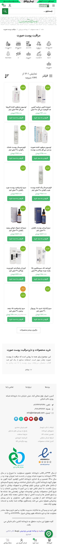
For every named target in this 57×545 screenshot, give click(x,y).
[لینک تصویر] (45, 456)
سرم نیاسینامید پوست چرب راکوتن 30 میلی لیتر (16, 188)
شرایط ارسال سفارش (47, 438)
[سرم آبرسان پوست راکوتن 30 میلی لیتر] (40, 215)
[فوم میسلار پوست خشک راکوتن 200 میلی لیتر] (16, 134)
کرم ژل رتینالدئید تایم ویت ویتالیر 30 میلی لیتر (16, 269)
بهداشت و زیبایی (23, 30)
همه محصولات (34, 30)
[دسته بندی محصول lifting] (8, 55)
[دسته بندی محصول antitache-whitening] (28, 55)
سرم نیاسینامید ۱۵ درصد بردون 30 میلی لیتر (16, 309)
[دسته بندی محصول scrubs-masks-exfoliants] (49, 46)
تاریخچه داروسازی (21, 438)
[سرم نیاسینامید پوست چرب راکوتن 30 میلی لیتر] (16, 174)
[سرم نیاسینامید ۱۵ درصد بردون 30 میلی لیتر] (16, 295)
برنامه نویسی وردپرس (28, 530)
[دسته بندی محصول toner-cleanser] (28, 45)
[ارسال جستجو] (5, 11)
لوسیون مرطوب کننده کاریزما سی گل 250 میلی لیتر (16, 108)
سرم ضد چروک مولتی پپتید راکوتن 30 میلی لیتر (16, 229)
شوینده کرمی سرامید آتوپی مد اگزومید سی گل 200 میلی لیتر (41, 109)
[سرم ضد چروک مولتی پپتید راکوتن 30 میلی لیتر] (16, 215)
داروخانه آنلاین (16, 372)
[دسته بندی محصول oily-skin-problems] (8, 46)
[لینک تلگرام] (16, 419)
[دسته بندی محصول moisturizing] (49, 65)
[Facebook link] (41, 419)
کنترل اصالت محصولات (46, 441)
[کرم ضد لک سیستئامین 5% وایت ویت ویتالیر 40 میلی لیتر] (40, 255)
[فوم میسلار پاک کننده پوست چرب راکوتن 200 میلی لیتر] (40, 174)
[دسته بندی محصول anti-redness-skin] (38, 55)
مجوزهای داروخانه (48, 431)
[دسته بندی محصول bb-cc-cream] (38, 46)
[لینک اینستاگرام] (36, 419)
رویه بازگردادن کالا (21, 441)
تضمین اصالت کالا (48, 434)
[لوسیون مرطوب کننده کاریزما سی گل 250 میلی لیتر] (16, 94)
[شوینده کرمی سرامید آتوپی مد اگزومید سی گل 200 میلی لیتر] (40, 94)
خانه (42, 30)
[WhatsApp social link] (21, 419)
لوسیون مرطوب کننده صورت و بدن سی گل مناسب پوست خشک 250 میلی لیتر (41, 150)
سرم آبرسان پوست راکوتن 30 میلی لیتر (40, 229)
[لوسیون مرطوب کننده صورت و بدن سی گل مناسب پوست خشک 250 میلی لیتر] (40, 134)
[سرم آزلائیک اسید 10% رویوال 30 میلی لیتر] (40, 295)
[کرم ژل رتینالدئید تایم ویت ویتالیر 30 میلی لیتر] (16, 255)
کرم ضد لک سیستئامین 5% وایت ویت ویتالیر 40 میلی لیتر (41, 270)
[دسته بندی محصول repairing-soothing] (18, 46)
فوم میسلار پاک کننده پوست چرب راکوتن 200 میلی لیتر (40, 188)
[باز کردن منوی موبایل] (53, 5)
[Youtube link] (31, 419)
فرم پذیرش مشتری (21, 427)
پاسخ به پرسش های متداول (17, 431)
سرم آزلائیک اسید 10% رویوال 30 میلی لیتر (40, 309)
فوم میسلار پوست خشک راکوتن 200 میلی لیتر (16, 148)
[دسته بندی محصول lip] (18, 55)
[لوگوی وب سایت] (44, 5)
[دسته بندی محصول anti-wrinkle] (49, 55)
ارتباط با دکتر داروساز (47, 427)
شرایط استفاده (22, 434)
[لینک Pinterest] (26, 419)
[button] (41, 117)
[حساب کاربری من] (10, 5)
